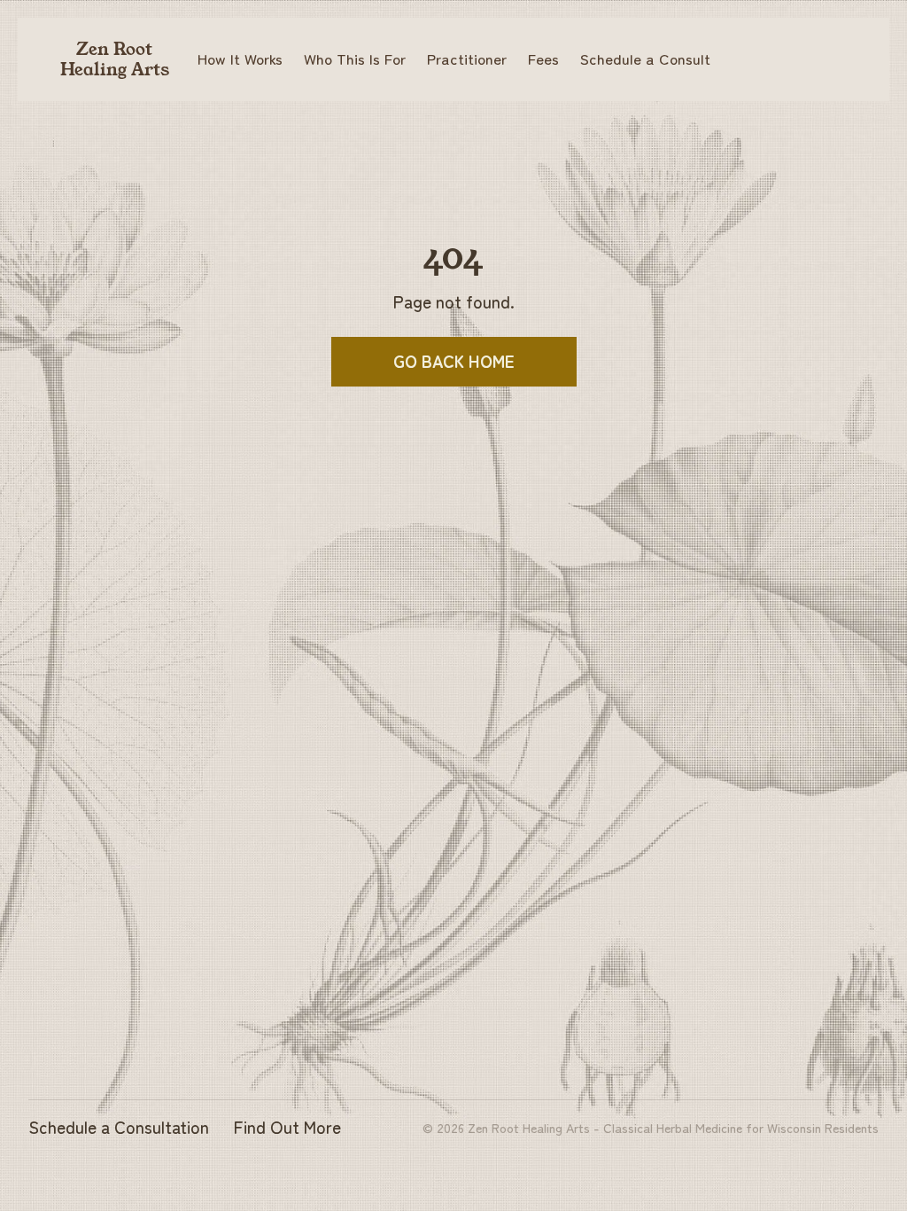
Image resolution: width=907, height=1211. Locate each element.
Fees (543, 58)
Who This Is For (355, 58)
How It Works (240, 58)
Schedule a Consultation (118, 1126)
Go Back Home (454, 360)
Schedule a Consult (645, 58)
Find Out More (287, 1126)
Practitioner (467, 58)
